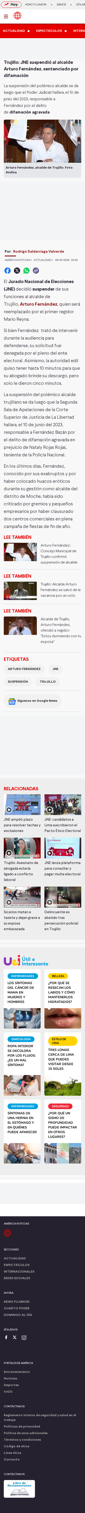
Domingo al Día (18, 1315)
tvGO (8, 1391)
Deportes (11, 1385)
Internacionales (19, 1271)
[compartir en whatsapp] (26, 270)
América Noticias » (18, 260)
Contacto (12, 1459)
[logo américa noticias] (17, 15)
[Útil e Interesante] (42, 960)
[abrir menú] (7, 16)
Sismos (61, 4)
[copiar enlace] (36, 270)
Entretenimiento (17, 1372)
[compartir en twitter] (17, 270)
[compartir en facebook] (7, 270)
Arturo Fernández (24, 669)
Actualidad (15, 1258)
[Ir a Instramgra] (25, 1337)
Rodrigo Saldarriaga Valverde (38, 251)
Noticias (10, 1378)
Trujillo (48, 681)
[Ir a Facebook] (7, 1337)
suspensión (18, 681)
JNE (55, 669)
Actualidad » (43, 260)
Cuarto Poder (17, 1308)
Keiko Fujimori (36, 4)
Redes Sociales (17, 1278)
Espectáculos (17, 1265)
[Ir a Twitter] (16, 1337)
